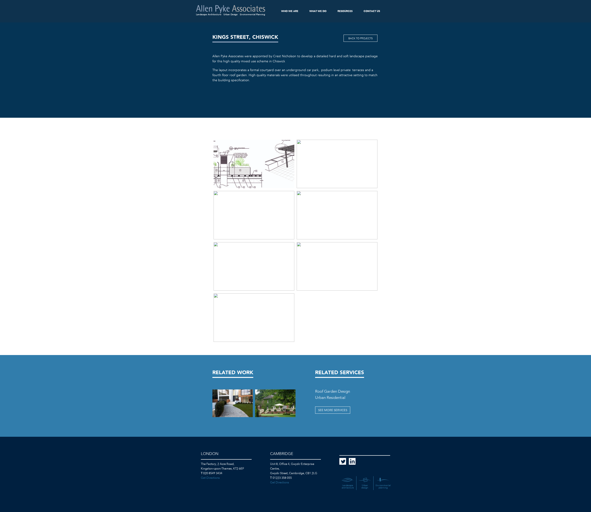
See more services (332, 410)
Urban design (364, 486)
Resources (345, 11)
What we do (317, 11)
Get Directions (210, 477)
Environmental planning (383, 486)
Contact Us (372, 11)
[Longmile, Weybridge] (275, 403)
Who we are (289, 11)
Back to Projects (360, 38)
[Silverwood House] (232, 403)
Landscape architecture (348, 486)
